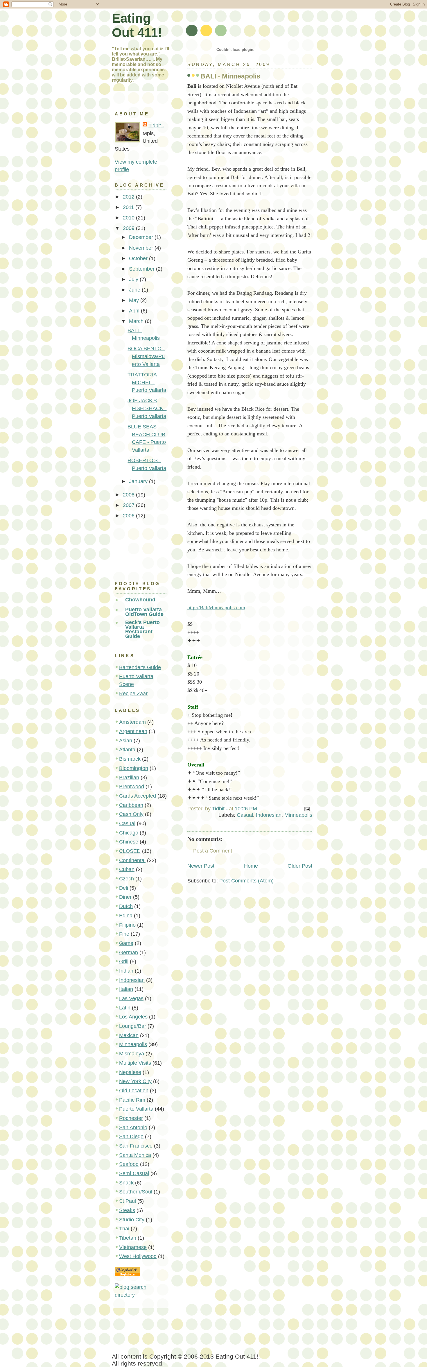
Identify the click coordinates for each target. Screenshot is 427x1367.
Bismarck (130, 759)
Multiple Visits (135, 1063)
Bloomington (133, 768)
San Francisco (135, 1146)
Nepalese (130, 1072)
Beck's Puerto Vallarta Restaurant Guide (142, 629)
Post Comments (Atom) (246, 881)
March (137, 321)
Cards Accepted (137, 796)
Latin (124, 1008)
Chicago (128, 833)
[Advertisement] (141, 548)
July (134, 279)
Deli (123, 888)
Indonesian (268, 815)
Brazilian (129, 777)
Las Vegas (131, 998)
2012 (129, 197)
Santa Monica (135, 1155)
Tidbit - (156, 125)
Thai (124, 1229)
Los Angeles (133, 1017)
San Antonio (133, 1127)
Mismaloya (131, 1054)
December (142, 237)
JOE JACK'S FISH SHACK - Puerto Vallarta (147, 408)
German (128, 952)
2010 (129, 218)
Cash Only (131, 814)
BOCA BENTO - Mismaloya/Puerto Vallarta (146, 356)
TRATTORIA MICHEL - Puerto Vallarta (147, 382)
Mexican (129, 1035)
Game (126, 943)
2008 (129, 495)
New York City (135, 1081)
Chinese (128, 842)
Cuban (126, 869)
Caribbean (131, 805)
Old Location (133, 1090)
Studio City (131, 1220)
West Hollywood (138, 1256)
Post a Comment (212, 851)
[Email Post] (306, 809)
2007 (129, 505)
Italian (126, 989)
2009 (129, 228)
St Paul (127, 1201)
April (135, 311)
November (142, 248)
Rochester (131, 1118)
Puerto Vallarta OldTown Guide (144, 612)
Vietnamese (133, 1247)
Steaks (127, 1210)
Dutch (126, 906)
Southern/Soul (135, 1192)
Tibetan (127, 1238)
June (135, 290)
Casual (245, 815)
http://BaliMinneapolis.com (216, 607)
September (142, 269)
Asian (125, 741)
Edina (125, 916)
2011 (129, 207)
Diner (125, 897)
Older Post (300, 866)
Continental (132, 860)
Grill (123, 961)
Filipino (127, 925)
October (139, 258)
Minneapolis (298, 815)
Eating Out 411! (137, 25)
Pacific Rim (132, 1100)
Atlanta (127, 750)
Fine (124, 934)
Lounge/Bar (132, 1026)
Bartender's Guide (140, 667)
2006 (129, 516)
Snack (126, 1183)
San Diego (131, 1136)
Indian (126, 971)
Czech (126, 879)
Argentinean (133, 731)
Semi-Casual (134, 1173)
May (134, 300)
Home (251, 866)
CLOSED (130, 851)
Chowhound (140, 600)
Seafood (129, 1164)
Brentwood (131, 786)
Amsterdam (132, 722)
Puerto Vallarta (136, 1109)
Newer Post (200, 866)
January (139, 481)
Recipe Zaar (133, 693)
